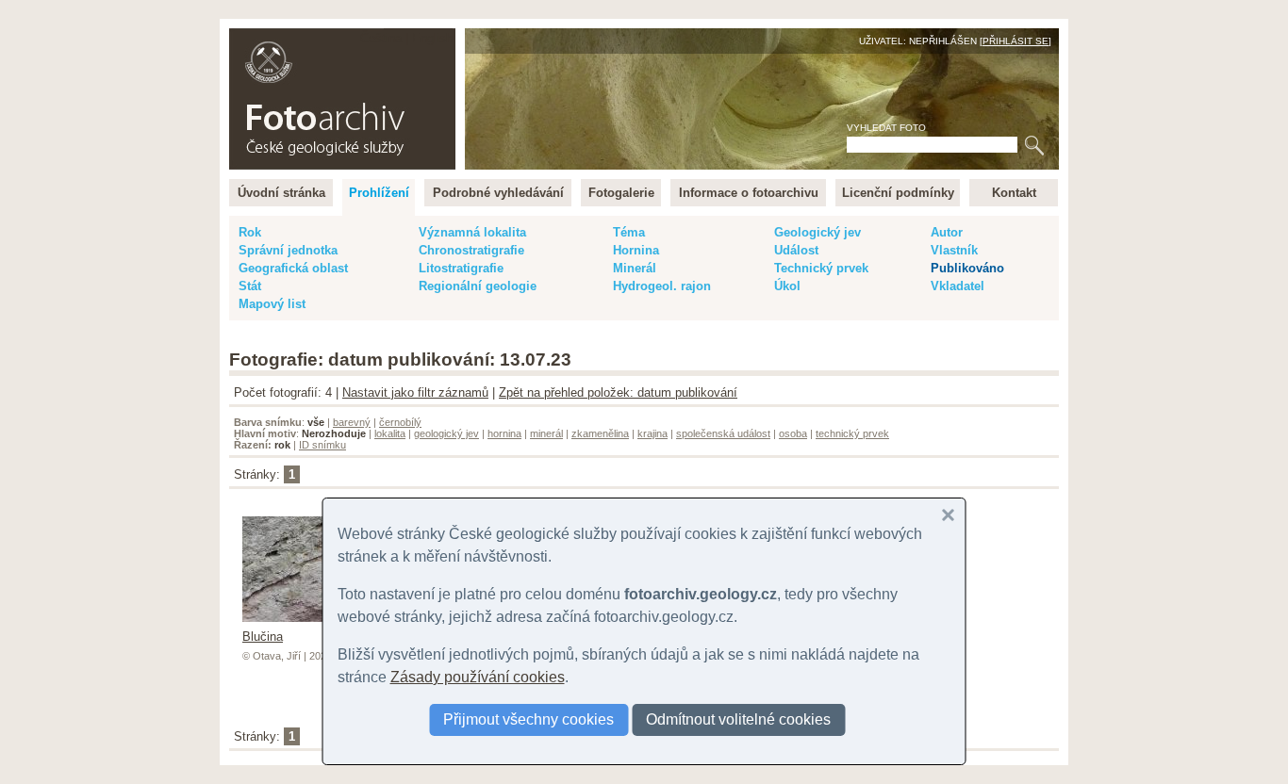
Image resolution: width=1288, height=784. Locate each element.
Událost (796, 250)
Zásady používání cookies (477, 677)
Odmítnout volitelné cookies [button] (738, 719)
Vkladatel (957, 286)
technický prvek (852, 433)
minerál (546, 433)
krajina (652, 433)
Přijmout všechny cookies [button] (528, 719)
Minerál (634, 268)
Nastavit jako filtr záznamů (415, 392)
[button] (948, 515)
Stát (250, 286)
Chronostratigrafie (471, 250)
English (432, 38)
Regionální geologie (478, 286)
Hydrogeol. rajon (662, 286)
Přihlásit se (1016, 41)
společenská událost (723, 433)
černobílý (400, 422)
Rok (250, 232)
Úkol (787, 286)
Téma (629, 232)
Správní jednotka (288, 250)
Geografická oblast (293, 268)
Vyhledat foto (886, 127)
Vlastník (954, 250)
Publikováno (967, 268)
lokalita (389, 433)
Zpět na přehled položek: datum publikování (618, 392)
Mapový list (272, 304)
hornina (504, 433)
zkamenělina (600, 433)
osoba (793, 433)
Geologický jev (817, 232)
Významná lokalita (472, 232)
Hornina (636, 250)
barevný (352, 422)
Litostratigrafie (461, 268)
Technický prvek (821, 268)
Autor (947, 232)
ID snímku (322, 444)
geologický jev (446, 433)
